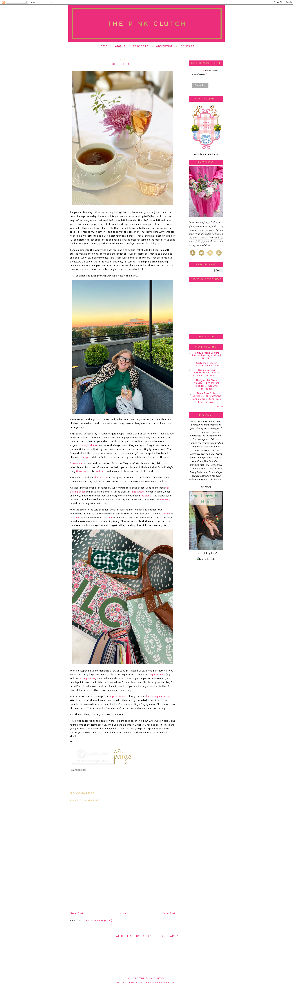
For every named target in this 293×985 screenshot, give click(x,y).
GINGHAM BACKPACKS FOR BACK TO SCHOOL (206, 374)
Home (123, 913)
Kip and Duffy (118, 696)
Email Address (199, 74)
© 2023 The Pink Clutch (146, 978)
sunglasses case (156, 674)
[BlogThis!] (78, 769)
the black (145, 495)
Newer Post (76, 913)
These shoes (77, 463)
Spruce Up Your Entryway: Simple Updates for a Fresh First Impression (206, 399)
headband (100, 471)
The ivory (165, 499)
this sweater (101, 477)
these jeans (82, 471)
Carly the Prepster (206, 363)
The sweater (139, 491)
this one (166, 513)
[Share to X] (81, 769)
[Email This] (75, 769)
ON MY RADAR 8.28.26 (207, 365)
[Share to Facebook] (84, 769)
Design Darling (206, 370)
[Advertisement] (93, 889)
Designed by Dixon (206, 380)
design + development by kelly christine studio (146, 982)
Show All (219, 406)
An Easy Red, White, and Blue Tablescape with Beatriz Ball (206, 385)
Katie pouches (87, 678)
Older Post (169, 913)
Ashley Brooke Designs (206, 352)
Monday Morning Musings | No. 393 (206, 357)
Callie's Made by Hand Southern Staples (146, 936)
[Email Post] (72, 770)
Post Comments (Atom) (98, 920)
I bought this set (89, 445)
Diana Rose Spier (206, 393)
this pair (86, 457)
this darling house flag (157, 696)
